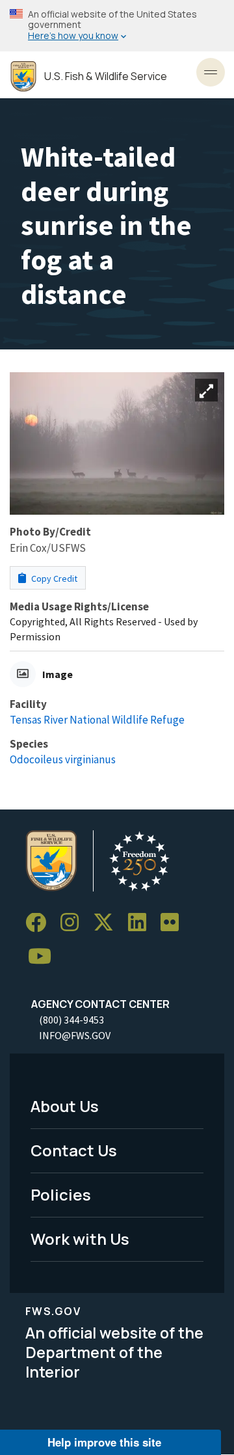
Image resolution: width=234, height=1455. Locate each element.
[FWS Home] (23, 76)
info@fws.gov (74, 1035)
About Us (65, 1106)
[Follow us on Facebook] (40, 923)
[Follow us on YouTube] (44, 957)
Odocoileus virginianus (63, 759)
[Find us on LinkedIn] (141, 923)
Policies (61, 1194)
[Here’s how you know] (117, 25)
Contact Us (74, 1150)
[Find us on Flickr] (174, 923)
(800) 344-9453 (71, 1019)
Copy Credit (53, 578)
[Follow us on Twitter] (108, 923)
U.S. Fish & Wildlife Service (105, 76)
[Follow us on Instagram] (74, 923)
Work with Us (80, 1238)
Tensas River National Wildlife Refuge (97, 720)
